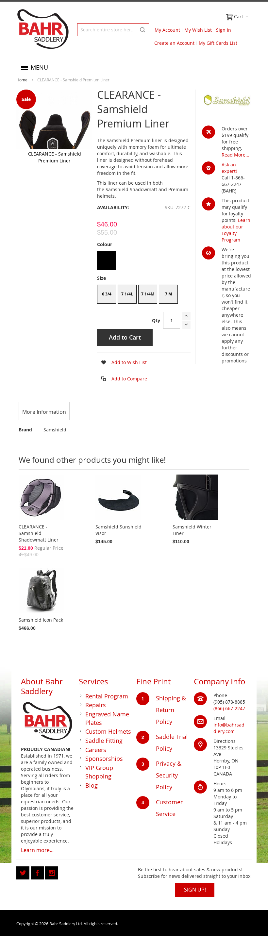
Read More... (235, 155)
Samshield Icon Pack (41, 620)
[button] (122, 362)
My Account (167, 30)
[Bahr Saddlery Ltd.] (42, 29)
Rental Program (106, 696)
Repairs (95, 705)
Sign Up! (195, 889)
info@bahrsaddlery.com (228, 728)
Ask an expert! (229, 167)
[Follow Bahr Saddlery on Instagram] (51, 872)
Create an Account (174, 43)
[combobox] (113, 29)
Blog (91, 785)
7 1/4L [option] (127, 294)
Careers (95, 750)
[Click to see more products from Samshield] (227, 100)
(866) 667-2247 (229, 708)
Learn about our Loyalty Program (236, 230)
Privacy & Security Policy (168, 775)
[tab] (44, 411)
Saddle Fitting (104, 740)
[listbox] (144, 261)
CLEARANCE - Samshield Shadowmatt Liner (39, 533)
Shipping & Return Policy (171, 710)
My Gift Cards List (218, 43)
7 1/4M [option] (147, 294)
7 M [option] (168, 294)
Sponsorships (104, 758)
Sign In (223, 30)
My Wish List (198, 30)
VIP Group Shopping (99, 772)
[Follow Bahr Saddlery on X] (23, 872)
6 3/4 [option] (106, 294)
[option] (106, 260)
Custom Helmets (108, 731)
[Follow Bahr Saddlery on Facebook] (38, 872)
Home (21, 79)
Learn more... (37, 850)
